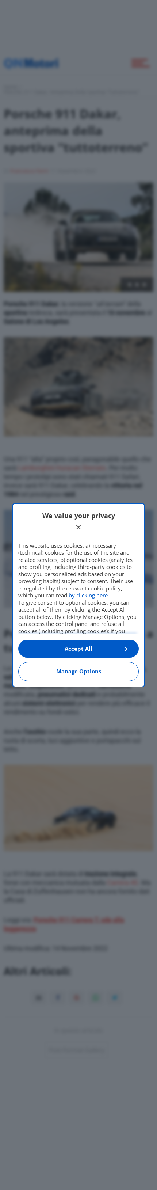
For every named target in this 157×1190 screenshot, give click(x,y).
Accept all (78, 648)
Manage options (78, 671)
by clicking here (88, 595)
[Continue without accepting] (78, 527)
